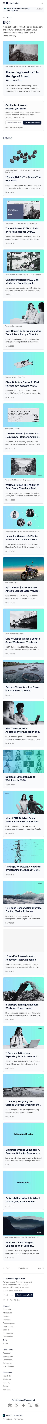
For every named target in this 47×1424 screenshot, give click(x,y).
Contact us (7, 1363)
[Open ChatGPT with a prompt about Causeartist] (10, 1405)
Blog (9, 17)
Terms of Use (18, 1419)
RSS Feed (6, 1389)
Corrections (7, 1360)
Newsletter (7, 1376)
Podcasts (6, 1320)
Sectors (6, 1330)
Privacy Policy (7, 1419)
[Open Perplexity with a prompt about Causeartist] (17, 1405)
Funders (6, 1316)
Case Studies (8, 1326)
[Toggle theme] (4, 1300)
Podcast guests (9, 1323)
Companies (7, 1309)
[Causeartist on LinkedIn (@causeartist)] (18, 1300)
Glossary (6, 1383)
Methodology (8, 1356)
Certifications (8, 1337)
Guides (5, 1386)
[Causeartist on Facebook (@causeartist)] (7, 1300)
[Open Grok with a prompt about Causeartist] (30, 1405)
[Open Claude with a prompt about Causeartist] (37, 1405)
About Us (6, 1353)
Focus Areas (8, 1333)
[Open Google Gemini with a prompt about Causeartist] (23, 1405)
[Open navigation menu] (4, 3)
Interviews (7, 1379)
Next (39, 1268)
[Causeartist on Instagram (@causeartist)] (14, 1300)
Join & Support (8, 1366)
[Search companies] (42, 3)
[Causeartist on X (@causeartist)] (11, 1300)
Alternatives (7, 1313)
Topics (5, 1343)
